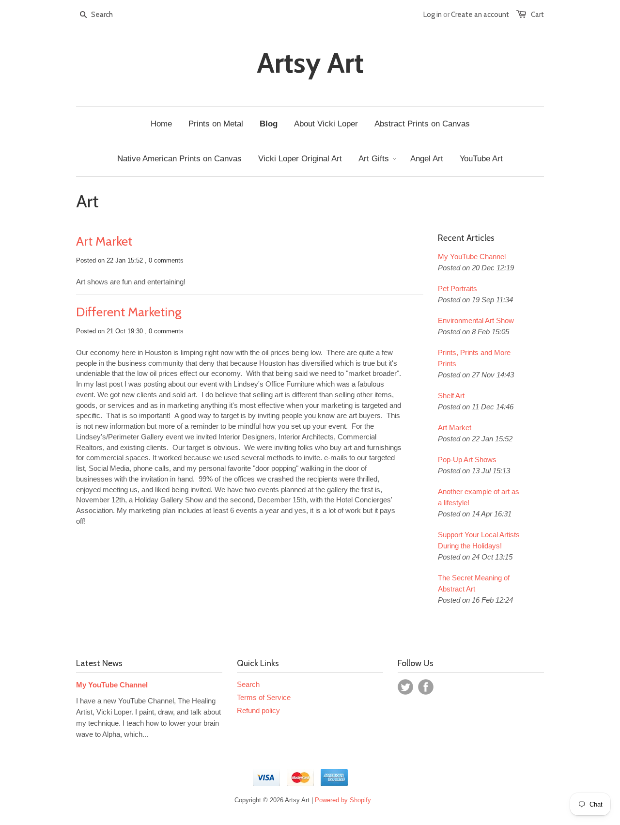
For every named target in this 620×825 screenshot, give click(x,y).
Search (248, 684)
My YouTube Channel (472, 256)
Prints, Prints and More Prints (474, 358)
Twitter (405, 687)
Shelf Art (451, 395)
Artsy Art (310, 63)
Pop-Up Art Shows (467, 459)
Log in (432, 14)
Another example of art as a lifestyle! (478, 497)
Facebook (426, 687)
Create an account (480, 14)
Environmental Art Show (476, 320)
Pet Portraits (457, 288)
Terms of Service (264, 697)
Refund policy (258, 710)
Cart (537, 14)
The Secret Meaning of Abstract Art (474, 583)
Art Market (104, 241)
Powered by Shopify (343, 800)
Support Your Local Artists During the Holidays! (479, 540)
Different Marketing (128, 312)
